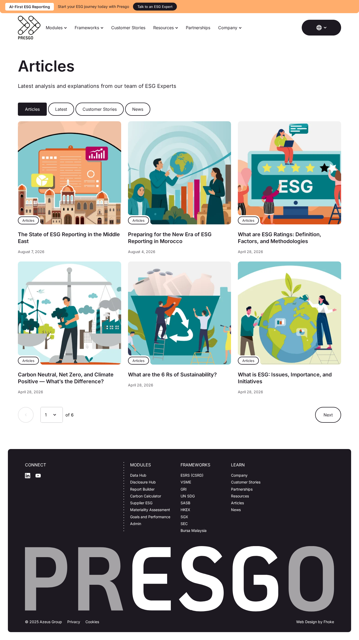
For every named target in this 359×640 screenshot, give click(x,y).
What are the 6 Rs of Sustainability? (172, 374)
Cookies (92, 621)
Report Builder (142, 489)
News (236, 509)
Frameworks (87, 27)
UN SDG (188, 496)
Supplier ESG (141, 503)
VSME (186, 482)
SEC (184, 523)
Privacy (73, 621)
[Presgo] (29, 27)
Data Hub (138, 475)
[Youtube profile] (38, 475)
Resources (163, 27)
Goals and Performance (150, 517)
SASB (185, 503)
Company (227, 27)
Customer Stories (128, 27)
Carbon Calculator (145, 496)
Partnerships (198, 27)
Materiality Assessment (150, 509)
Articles (237, 503)
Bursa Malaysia (194, 530)
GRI (184, 489)
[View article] (69, 172)
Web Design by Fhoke (315, 621)
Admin (135, 523)
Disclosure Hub (143, 482)
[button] (321, 27)
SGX (184, 517)
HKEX (185, 509)
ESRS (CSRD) (192, 475)
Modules (54, 27)
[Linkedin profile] (27, 475)
